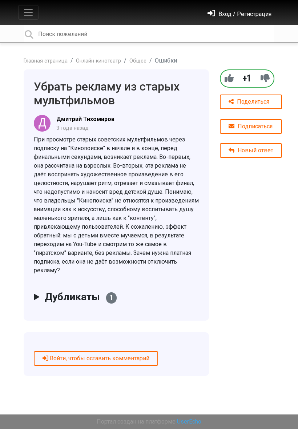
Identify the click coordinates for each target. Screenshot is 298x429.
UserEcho (189, 421)
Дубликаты (79, 297)
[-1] (265, 78)
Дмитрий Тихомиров (85, 119)
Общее (137, 61)
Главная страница (46, 61)
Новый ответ (254, 150)
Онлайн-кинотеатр (98, 61)
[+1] (229, 78)
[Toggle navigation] (28, 12)
